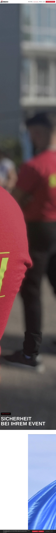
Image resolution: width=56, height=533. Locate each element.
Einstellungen (7, 531)
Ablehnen (41, 531)
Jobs (44, 1)
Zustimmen (35, 531)
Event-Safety (30, 1)
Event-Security (35, 1)
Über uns (40, 1)
